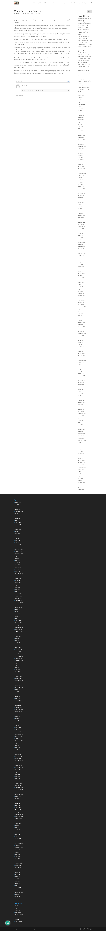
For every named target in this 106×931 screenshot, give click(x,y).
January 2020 (81, 244)
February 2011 (81, 482)
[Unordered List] (32, 90)
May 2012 (80, 449)
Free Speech (54, 3)
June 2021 (80, 206)
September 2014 (82, 387)
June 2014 (80, 393)
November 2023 (82, 142)
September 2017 (82, 306)
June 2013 (80, 420)
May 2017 (80, 315)
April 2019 (80, 264)
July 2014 (80, 391)
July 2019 (80, 257)
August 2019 (81, 255)
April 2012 (80, 451)
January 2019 (81, 271)
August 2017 (81, 309)
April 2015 (80, 371)
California (46, 3)
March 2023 (81, 160)
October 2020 (81, 224)
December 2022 (81, 166)
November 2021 (82, 195)
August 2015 (81, 362)
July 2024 (80, 124)
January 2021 (81, 217)
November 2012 (82, 436)
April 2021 (80, 211)
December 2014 (81, 380)
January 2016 (81, 351)
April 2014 (80, 398)
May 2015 (80, 369)
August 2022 (81, 175)
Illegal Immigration (63, 3)
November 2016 (82, 329)
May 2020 (80, 235)
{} (40, 90)
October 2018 (81, 277)
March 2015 (81, 373)
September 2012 (82, 440)
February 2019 (81, 269)
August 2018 (81, 282)
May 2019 (80, 262)
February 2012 (81, 456)
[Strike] (28, 90)
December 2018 (81, 273)
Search (89, 11)
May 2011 (80, 476)
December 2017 (81, 300)
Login (68, 81)
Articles (34, 3)
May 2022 (80, 182)
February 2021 (81, 215)
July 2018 (80, 284)
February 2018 (81, 295)
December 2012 (81, 433)
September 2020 (82, 226)
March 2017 (81, 320)
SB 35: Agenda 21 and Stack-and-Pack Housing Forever (84, 58)
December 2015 (81, 353)
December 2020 (81, 220)
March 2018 (81, 293)
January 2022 (81, 191)
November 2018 (82, 275)
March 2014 (81, 400)
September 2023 (82, 146)
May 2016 (80, 342)
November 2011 (82, 462)
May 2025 (80, 110)
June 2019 (80, 260)
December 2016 (81, 326)
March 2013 (81, 427)
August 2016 (81, 335)
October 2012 (81, 438)
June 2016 (80, 340)
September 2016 (82, 333)
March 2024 (81, 133)
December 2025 (81, 104)
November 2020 (82, 222)
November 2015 (82, 355)
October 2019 (81, 251)
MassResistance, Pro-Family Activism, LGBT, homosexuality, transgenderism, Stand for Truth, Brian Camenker (84, 22)
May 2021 (80, 208)
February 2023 (81, 162)
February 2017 (81, 322)
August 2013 (81, 416)
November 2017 (82, 302)
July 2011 (80, 471)
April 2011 (80, 478)
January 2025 (81, 117)
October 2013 (81, 411)
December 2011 (81, 460)
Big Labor (39, 3)
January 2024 (81, 137)
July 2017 (80, 311)
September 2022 (82, 173)
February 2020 (81, 242)
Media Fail (72, 3)
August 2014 (81, 389)
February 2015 (81, 375)
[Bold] (22, 90)
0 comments (38, 13)
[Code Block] (36, 90)
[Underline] (26, 90)
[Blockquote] (34, 90)
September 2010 (82, 485)
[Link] (38, 90)
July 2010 (80, 487)
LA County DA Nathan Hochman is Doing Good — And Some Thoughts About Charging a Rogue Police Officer (84, 31)
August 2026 (81, 95)
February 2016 (81, 349)
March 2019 (81, 266)
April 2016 (80, 344)
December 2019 (81, 246)
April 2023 (80, 157)
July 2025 (80, 106)
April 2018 (80, 291)
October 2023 (81, 144)
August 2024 (81, 122)
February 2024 (81, 135)
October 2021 (81, 197)
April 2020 (80, 237)
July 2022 (80, 177)
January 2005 (81, 489)
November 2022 (82, 168)
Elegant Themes (24, 929)
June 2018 (80, 286)
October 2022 (81, 171)
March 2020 (81, 240)
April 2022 (80, 184)
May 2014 (80, 395)
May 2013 (80, 422)
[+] (42, 90)
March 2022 (81, 186)
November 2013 (82, 409)
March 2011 (81, 480)
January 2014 (81, 404)
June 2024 (80, 126)
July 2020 (80, 231)
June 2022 (80, 180)
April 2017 (80, 318)
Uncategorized (85, 3)
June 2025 (80, 108)
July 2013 (80, 418)
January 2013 (81, 431)
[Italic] (24, 90)
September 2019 (82, 253)
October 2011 (81, 465)
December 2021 (81, 193)
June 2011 (80, 473)
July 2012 (80, 445)
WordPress (38, 929)
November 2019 (82, 249)
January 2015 (81, 378)
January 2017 (81, 324)
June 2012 (80, 447)
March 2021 (81, 213)
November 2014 (82, 382)
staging (78, 3)
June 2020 (80, 233)
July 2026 (80, 97)
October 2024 (81, 119)
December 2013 (81, 407)
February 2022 (81, 188)
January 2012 (81, 458)
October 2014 (81, 384)
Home (28, 3)
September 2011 (82, 467)
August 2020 (81, 228)
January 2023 (81, 164)
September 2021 (82, 200)
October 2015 (81, 358)
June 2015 (80, 367)
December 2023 (81, 139)
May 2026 (80, 102)
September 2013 (82, 413)
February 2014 (81, 402)
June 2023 (80, 153)
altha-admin (18, 13)
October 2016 (81, 331)
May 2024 (80, 128)
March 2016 (81, 347)
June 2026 (80, 99)
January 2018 (81, 298)
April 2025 (80, 113)
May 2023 (80, 155)
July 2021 (80, 204)
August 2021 (81, 202)
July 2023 (80, 151)
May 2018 (80, 289)
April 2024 (80, 131)
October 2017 (81, 304)
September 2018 (82, 280)
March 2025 (81, 115)
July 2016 (80, 338)
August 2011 (81, 469)
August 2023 (81, 148)
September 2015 (82, 360)
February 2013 (81, 429)
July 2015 (80, 364)
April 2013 (80, 424)
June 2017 (80, 313)
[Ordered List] (30, 90)
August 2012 (81, 442)
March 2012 (81, 453)
